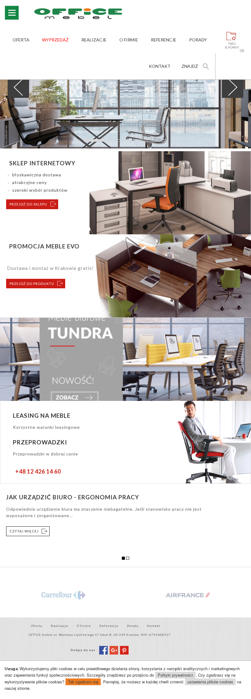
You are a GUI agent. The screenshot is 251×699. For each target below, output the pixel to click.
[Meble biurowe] (87, 13)
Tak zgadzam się (83, 682)
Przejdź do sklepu (28, 204)
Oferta (21, 39)
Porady (198, 39)
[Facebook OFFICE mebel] (103, 649)
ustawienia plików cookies (210, 682)
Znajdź (190, 66)
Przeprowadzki (40, 442)
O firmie (128, 39)
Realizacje (94, 39)
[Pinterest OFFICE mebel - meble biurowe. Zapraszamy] (124, 649)
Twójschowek (232, 45)
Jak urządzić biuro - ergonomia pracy (72, 497)
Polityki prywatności (175, 675)
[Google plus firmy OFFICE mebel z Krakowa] (114, 649)
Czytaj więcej (24, 531)
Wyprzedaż (55, 39)
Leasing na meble (41, 415)
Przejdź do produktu (31, 284)
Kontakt (159, 66)
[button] (19, 87)
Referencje (163, 39)
